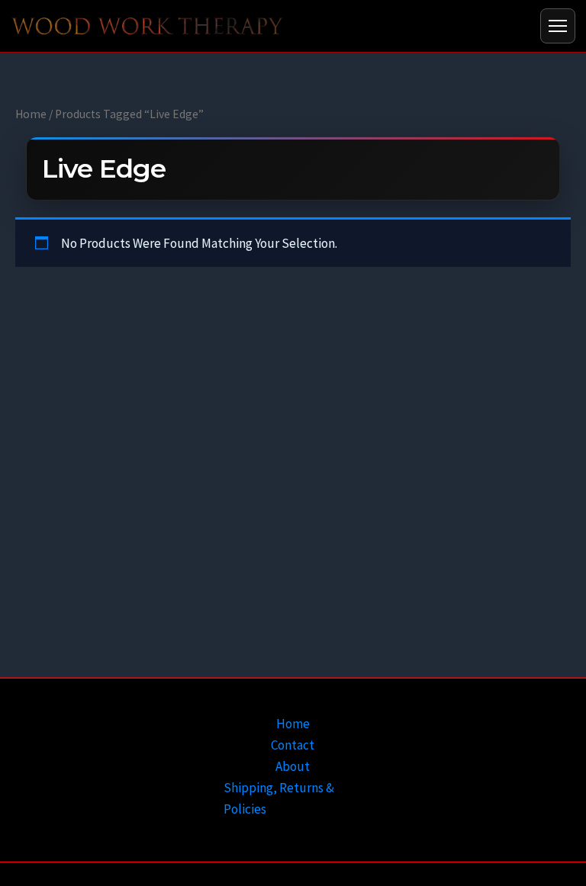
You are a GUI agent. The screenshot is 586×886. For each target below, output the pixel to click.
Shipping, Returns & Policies (279, 798)
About (292, 766)
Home (31, 114)
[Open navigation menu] (557, 25)
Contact (292, 745)
